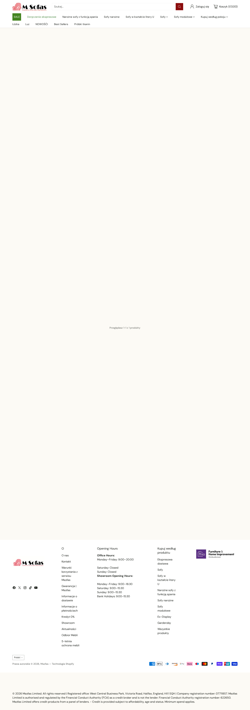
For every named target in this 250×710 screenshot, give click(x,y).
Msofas (44, 663)
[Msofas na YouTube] (36, 588)
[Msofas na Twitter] (20, 588)
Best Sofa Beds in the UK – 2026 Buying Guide (45, 525)
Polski (17, 657)
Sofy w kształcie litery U (166, 580)
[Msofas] (29, 7)
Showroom (68, 623)
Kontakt (66, 561)
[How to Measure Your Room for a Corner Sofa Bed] (201, 493)
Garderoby (164, 623)
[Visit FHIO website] (215, 554)
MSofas (232, 92)
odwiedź (92, 215)
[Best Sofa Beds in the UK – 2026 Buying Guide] (48, 493)
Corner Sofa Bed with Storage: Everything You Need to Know (123, 525)
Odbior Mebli (70, 635)
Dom (15, 39)
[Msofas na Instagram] (25, 588)
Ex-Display (164, 617)
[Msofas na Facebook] (14, 588)
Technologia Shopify (63, 663)
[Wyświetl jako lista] (190, 248)
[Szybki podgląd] (80, 265)
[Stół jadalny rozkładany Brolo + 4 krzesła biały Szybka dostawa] (48, 285)
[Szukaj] (179, 6)
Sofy (160, 570)
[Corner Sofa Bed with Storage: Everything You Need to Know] (125, 493)
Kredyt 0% (68, 617)
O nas (65, 555)
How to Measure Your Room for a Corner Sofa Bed (198, 525)
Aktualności (69, 629)
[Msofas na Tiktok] (30, 588)
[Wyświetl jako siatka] (184, 248)
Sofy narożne (165, 600)
